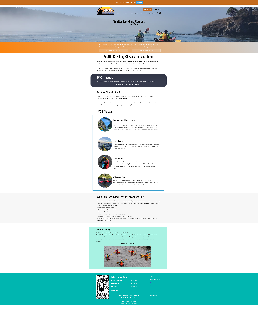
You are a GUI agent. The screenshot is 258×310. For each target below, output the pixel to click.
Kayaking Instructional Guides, (146, 103)
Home (151, 276)
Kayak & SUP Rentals (155, 280)
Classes (152, 283)
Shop (151, 286)
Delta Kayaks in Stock (155, 289)
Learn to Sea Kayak (155, 292)
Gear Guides (153, 295)
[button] (131, 14)
